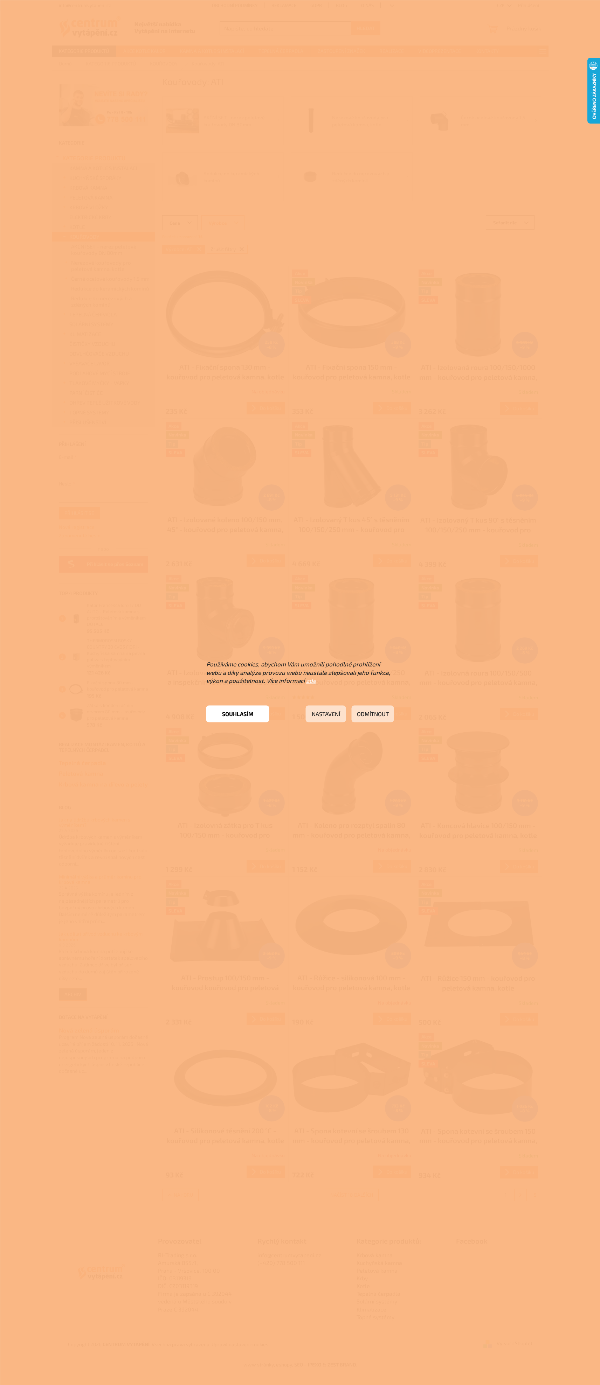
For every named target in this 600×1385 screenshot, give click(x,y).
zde (311, 680)
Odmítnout (373, 714)
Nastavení (326, 714)
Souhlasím (238, 714)
